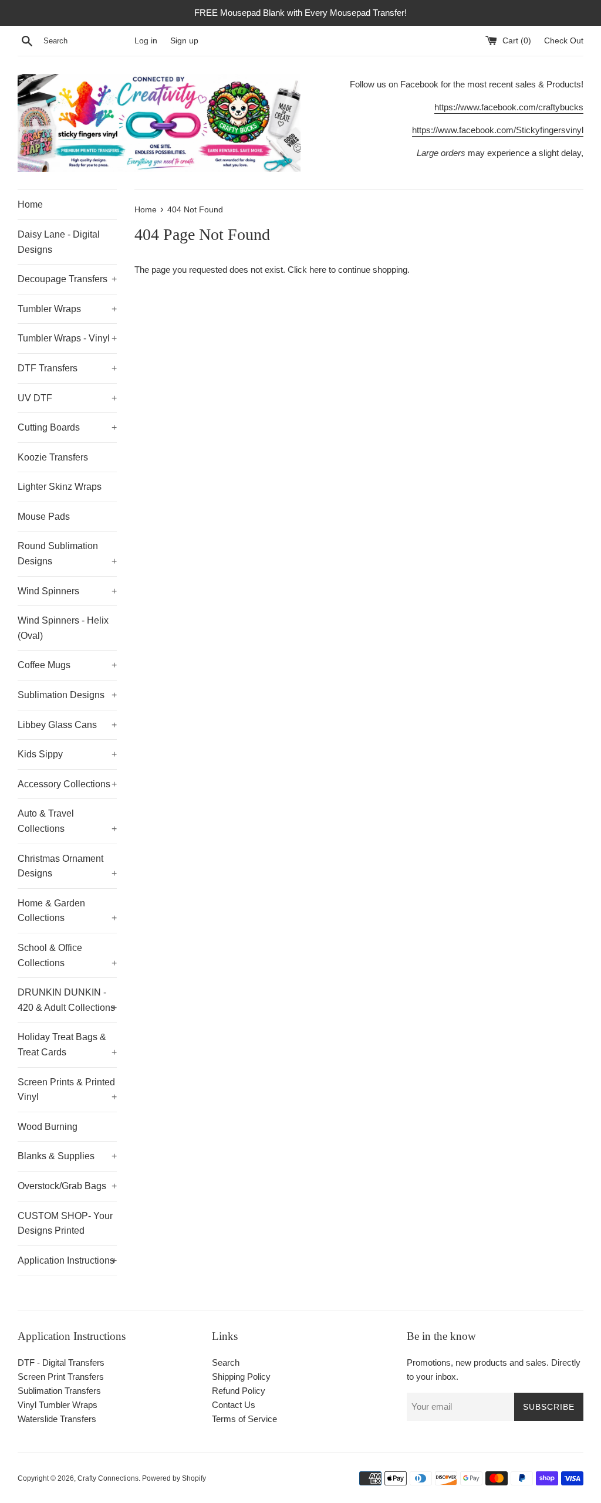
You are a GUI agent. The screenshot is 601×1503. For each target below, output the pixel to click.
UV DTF (67, 398)
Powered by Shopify (174, 1478)
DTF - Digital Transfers (61, 1362)
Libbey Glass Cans (67, 725)
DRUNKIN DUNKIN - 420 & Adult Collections (67, 1000)
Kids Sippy (67, 754)
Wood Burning (47, 1127)
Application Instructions (67, 1260)
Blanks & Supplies (67, 1156)
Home (30, 204)
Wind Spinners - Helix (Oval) (63, 628)
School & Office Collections (67, 955)
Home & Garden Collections (67, 910)
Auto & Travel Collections (67, 821)
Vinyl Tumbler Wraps (57, 1405)
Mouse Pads (44, 517)
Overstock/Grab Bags (67, 1186)
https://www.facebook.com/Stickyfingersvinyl (497, 130)
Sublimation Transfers (59, 1391)
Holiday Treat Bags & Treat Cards (67, 1044)
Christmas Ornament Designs (67, 866)
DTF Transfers (67, 368)
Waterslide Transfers (57, 1419)
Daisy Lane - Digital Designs (59, 242)
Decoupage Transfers (67, 279)
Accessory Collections (67, 784)
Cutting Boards (67, 427)
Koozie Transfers (53, 457)
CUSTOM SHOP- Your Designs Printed (65, 1223)
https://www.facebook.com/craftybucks (508, 107)
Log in (145, 40)
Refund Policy (238, 1391)
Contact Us (233, 1405)
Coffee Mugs (67, 665)
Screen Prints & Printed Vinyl (67, 1089)
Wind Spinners (67, 591)
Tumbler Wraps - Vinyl (67, 338)
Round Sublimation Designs (67, 553)
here (317, 270)
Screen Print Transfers (61, 1377)
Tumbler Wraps (67, 309)
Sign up (184, 40)
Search (225, 1362)
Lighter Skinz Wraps (60, 487)
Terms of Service (244, 1419)
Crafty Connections (108, 1478)
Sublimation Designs (67, 695)
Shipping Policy (241, 1377)
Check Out (563, 40)
